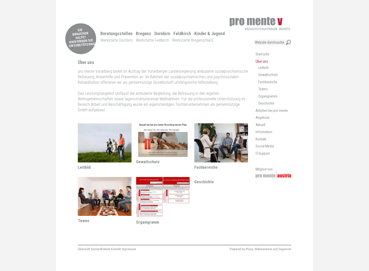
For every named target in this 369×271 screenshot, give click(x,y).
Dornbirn (162, 33)
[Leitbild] (105, 160)
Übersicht (84, 249)
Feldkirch (182, 33)
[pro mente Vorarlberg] (259, 23)
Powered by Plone (241, 249)
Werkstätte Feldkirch (152, 40)
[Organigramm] (163, 215)
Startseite (262, 54)
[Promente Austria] (273, 175)
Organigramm (147, 222)
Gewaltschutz (148, 161)
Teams (83, 220)
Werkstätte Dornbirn (116, 40)
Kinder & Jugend (209, 33)
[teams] (105, 213)
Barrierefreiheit (100, 249)
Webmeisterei (263, 249)
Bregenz (143, 33)
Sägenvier (284, 249)
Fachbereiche (206, 167)
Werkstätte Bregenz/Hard (192, 40)
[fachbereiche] (221, 160)
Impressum (129, 249)
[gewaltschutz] (163, 154)
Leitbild (84, 167)
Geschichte (204, 181)
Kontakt (116, 249)
